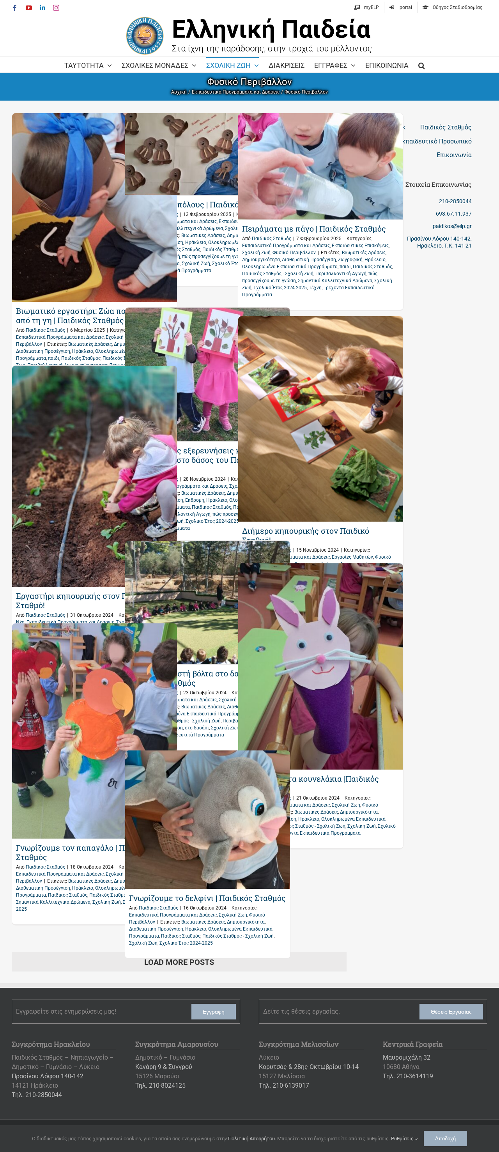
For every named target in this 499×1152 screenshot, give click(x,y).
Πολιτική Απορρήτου (251, 1138)
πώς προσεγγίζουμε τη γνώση (214, 256)
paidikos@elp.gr (452, 226)
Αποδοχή (445, 1138)
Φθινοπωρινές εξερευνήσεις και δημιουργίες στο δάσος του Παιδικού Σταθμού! (196, 459)
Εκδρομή (194, 500)
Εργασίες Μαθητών (352, 557)
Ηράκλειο (82, 351)
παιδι (53, 358)
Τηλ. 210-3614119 (408, 1076)
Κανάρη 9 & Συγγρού (163, 1067)
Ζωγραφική (350, 259)
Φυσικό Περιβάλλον (294, 252)
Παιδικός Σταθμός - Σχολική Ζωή (277, 273)
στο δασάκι (197, 728)
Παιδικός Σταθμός (45, 330)
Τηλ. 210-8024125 (160, 1085)
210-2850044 (455, 201)
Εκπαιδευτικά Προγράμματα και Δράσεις (60, 337)
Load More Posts (179, 962)
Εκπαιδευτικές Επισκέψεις (360, 245)
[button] (421, 65)
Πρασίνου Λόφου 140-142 (47, 1076)
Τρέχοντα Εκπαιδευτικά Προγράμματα (183, 735)
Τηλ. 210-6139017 (284, 1085)
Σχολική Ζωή (120, 337)
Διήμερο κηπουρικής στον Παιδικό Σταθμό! (305, 535)
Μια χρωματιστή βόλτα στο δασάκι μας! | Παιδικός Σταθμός (203, 678)
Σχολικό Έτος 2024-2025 (280, 287)
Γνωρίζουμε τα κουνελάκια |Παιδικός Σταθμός (310, 783)
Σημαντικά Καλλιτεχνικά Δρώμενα (335, 280)
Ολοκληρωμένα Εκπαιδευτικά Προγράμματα (290, 266)
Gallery (94, 207)
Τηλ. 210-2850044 (37, 1095)
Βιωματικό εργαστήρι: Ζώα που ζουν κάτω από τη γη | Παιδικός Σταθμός (93, 315)
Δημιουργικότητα (261, 259)
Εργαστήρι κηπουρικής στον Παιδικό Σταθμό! (83, 600)
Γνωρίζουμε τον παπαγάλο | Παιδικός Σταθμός (84, 852)
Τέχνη (315, 287)
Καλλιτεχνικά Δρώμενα (197, 228)
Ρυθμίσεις (403, 1138)
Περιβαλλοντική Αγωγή (340, 273)
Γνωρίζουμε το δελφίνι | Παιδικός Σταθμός (207, 898)
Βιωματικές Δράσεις (90, 344)
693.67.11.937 (454, 214)
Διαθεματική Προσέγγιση (43, 351)
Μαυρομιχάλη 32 (406, 1057)
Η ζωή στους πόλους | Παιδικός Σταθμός (202, 204)
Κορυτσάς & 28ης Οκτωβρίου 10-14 (309, 1067)
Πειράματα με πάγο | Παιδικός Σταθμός (314, 228)
